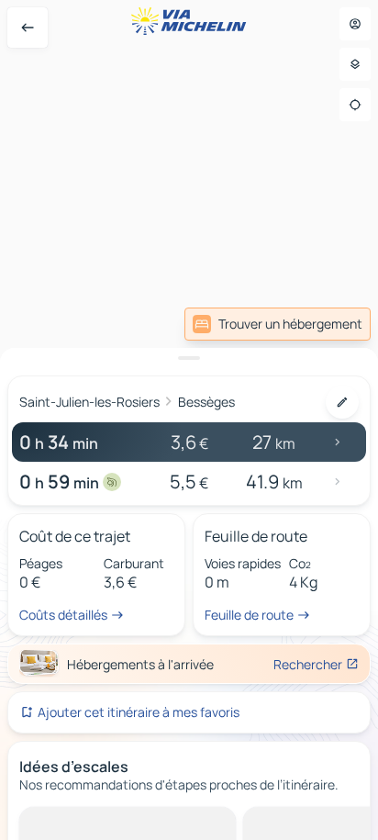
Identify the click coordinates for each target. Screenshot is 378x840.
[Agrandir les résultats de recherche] (189, 358)
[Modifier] (342, 402)
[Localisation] (355, 104)
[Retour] (27, 27)
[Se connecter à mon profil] (355, 23)
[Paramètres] (355, 64)
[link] (277, 324)
